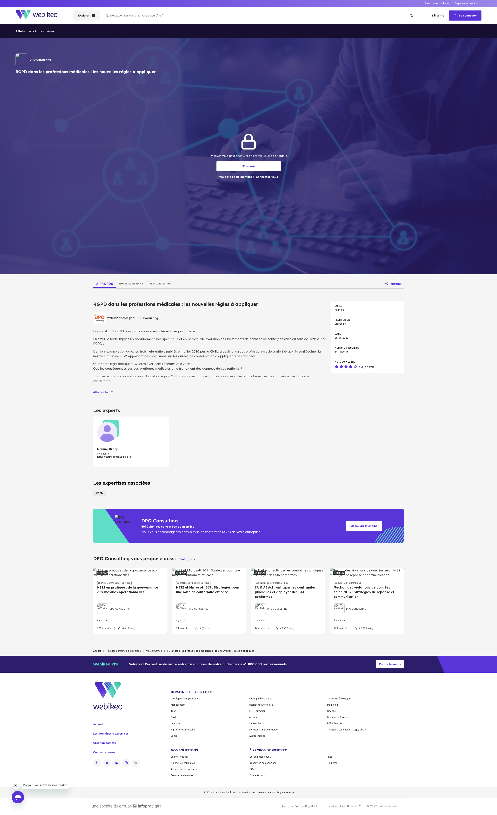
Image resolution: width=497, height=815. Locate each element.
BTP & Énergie (334, 723)
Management (178, 705)
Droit (173, 717)
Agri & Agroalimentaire (183, 729)
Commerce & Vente (337, 717)
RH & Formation (257, 711)
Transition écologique (339, 698)
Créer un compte (104, 743)
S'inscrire (438, 15)
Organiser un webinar (466, 3)
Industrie (175, 723)
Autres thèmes (154, 651)
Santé (174, 736)
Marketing (332, 705)
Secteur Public (256, 723)
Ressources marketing (437, 3)
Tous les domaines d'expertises (123, 651)
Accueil (97, 651)
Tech (173, 711)
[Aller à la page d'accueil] (40, 15)
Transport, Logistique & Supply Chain (346, 729)
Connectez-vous (104, 752)
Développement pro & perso (185, 698)
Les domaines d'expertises (111, 733)
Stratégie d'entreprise (260, 698)
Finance (331, 711)
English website (285, 792)
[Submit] (411, 15)
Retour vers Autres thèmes (36, 31)
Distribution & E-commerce (263, 729)
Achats (253, 717)
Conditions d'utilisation (225, 792)
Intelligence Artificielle (261, 705)
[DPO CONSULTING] (113, 604)
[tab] (104, 283)
